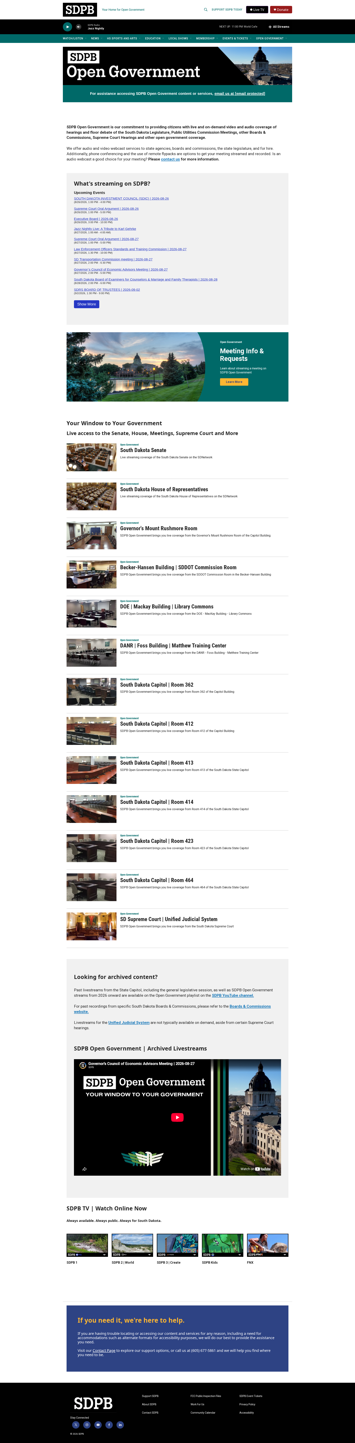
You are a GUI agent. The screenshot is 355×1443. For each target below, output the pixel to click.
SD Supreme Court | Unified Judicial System (168, 919)
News (95, 38)
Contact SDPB (150, 1412)
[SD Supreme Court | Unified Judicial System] (91, 926)
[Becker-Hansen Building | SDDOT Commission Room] (91, 574)
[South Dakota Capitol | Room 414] (91, 809)
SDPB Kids (210, 1262)
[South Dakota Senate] (91, 457)
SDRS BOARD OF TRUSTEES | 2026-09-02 (107, 290)
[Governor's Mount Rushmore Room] (91, 535)
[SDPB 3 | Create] (177, 1245)
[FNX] (267, 1245)
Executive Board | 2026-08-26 (96, 219)
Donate (282, 10)
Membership (205, 38)
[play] (67, 27)
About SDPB (149, 1404)
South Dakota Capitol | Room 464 (156, 880)
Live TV (258, 9)
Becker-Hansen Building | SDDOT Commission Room (178, 567)
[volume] (78, 27)
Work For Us (197, 1404)
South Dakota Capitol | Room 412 (156, 723)
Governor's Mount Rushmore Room (158, 528)
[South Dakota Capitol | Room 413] (91, 770)
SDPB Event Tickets (250, 1396)
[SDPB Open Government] (177, 66)
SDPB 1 (72, 1262)
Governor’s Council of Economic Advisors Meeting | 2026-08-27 (121, 269)
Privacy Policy (247, 1404)
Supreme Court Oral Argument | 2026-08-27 (106, 239)
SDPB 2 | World (123, 1262)
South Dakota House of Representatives (164, 489)
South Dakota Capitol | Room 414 (156, 802)
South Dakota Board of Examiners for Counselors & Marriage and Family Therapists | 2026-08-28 (145, 279)
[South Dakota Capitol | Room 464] (91, 887)
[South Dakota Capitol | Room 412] (91, 731)
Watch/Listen (73, 38)
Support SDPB (150, 1396)
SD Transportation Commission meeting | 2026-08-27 (113, 259)
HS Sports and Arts (122, 38)
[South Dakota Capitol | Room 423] (91, 848)
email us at (239, 94)
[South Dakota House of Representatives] (91, 496)
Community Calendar (203, 1412)
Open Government (270, 38)
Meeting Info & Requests (242, 355)
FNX (250, 1262)
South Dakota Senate (143, 450)
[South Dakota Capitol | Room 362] (91, 692)
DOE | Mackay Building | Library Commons (167, 606)
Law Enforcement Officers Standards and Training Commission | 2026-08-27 (130, 249)
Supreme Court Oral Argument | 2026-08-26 (106, 209)
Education (153, 38)
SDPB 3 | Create (168, 1262)
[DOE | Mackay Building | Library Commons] (91, 613)
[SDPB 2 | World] (132, 1245)
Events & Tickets (235, 38)
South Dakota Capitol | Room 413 (156, 762)
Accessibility (246, 1412)
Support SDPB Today (227, 9)
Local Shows (178, 38)
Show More (86, 304)
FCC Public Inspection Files (206, 1396)
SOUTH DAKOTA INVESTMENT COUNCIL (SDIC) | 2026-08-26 (121, 198)
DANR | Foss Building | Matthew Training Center (173, 645)
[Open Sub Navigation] (85, 38)
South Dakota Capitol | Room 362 (156, 684)
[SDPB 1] (87, 1245)
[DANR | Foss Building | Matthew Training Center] (91, 652)
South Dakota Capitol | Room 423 (156, 841)
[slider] (84, 27)
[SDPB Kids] (222, 1245)
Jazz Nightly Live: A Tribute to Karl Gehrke (105, 229)
